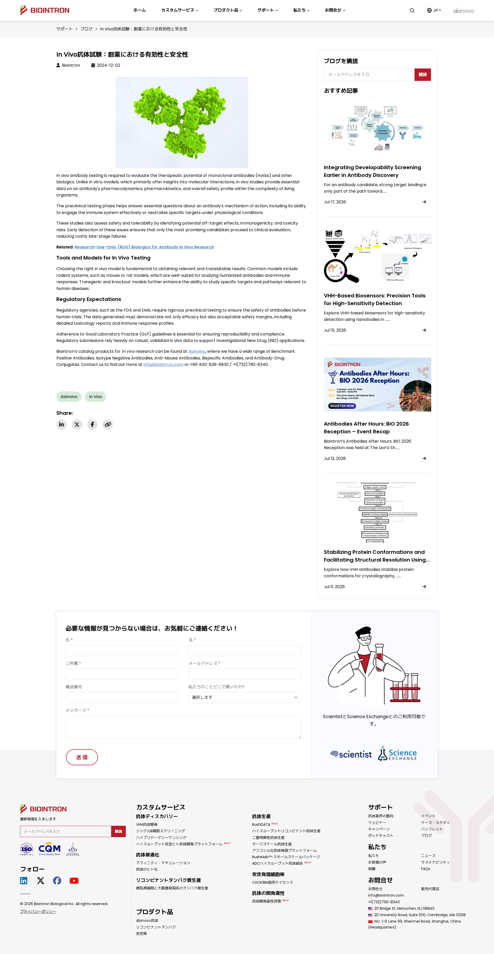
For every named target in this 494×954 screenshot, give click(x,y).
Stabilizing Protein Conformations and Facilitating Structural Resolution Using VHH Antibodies (375, 559)
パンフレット (432, 829)
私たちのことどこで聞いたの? (216, 687)
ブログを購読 (341, 61)
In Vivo (95, 397)
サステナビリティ (435, 862)
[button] (434, 10)
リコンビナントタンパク (156, 927)
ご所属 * (73, 663)
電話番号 (74, 687)
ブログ (86, 29)
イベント (428, 816)
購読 (423, 75)
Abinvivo (68, 397)
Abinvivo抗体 (147, 920)
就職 (371, 868)
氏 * (69, 640)
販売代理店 (430, 888)
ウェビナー (377, 822)
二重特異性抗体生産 (268, 837)
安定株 (141, 933)
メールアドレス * (204, 663)
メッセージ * (77, 710)
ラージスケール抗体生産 (272, 844)
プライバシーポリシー (38, 911)
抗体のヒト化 (147, 869)
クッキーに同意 (416, 945)
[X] (77, 424)
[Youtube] (75, 881)
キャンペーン (379, 829)
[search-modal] (411, 10)
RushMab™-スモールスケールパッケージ (286, 857)
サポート (64, 29)
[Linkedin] (61, 424)
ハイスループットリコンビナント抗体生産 (286, 830)
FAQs (425, 868)
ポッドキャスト (380, 835)
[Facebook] (92, 424)
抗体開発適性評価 (270, 901)
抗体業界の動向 (380, 816)
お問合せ (375, 888)
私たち (373, 855)
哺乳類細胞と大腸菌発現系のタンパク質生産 (172, 888)
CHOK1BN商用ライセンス (272, 882)
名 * (192, 640)
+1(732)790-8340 (384, 902)
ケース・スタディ (435, 822)
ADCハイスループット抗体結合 (281, 863)
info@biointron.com (386, 895)
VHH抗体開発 (146, 824)
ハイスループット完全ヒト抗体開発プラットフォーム (183, 844)
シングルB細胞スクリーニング (160, 830)
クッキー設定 (378, 945)
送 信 (82, 757)
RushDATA (265, 824)
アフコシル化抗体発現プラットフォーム (284, 850)
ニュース (428, 855)
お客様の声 (377, 862)
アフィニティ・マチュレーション (163, 862)
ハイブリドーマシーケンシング (161, 837)
